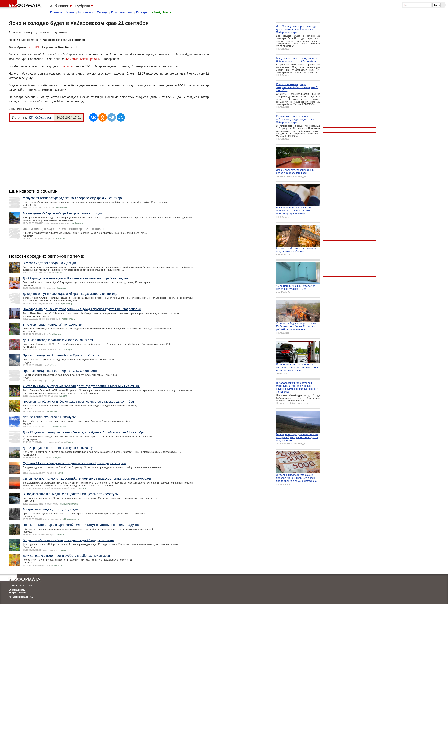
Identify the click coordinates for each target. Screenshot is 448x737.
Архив (70, 12)
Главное (56, 12)
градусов (67, 66)
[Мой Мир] (121, 117)
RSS (31, 597)
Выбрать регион (17, 592)
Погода (102, 12)
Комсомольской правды (82, 59)
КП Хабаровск (40, 117)
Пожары (142, 12)
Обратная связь (17, 590)
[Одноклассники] (102, 117)
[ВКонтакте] (93, 117)
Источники (85, 12)
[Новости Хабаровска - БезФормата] (21, 4)
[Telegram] (111, 117)
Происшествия (122, 12)
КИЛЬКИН (33, 47)
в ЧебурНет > (161, 12)
